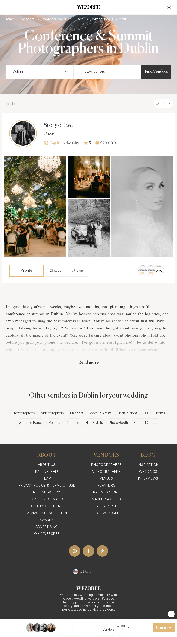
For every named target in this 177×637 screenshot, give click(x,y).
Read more (88, 362)
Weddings (148, 471)
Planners (76, 413)
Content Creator (146, 422)
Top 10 (55, 143)
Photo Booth (118, 422)
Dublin (79, 19)
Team (46, 478)
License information (47, 499)
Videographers (52, 413)
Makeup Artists (100, 413)
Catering (72, 422)
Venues (54, 422)
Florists (159, 413)
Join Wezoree (106, 513)
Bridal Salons (127, 413)
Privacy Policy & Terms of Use (46, 485)
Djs (146, 413)
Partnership (46, 471)
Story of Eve (58, 125)
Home (10, 19)
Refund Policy (46, 492)
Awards (47, 520)
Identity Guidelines (47, 506)
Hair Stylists (94, 422)
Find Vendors (156, 71)
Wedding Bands (30, 422)
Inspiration (148, 465)
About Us (47, 465)
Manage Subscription (47, 513)
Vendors (28, 19)
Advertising (46, 527)
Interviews (148, 478)
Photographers (54, 19)
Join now (163, 628)
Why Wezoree (46, 534)
